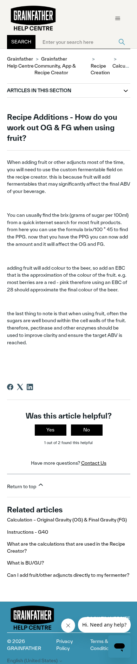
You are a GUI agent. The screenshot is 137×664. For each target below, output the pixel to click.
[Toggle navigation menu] (117, 18)
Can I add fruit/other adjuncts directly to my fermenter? (68, 575)
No (86, 430)
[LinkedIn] (30, 387)
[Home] (33, 18)
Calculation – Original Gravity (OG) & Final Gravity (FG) (67, 520)
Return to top (22, 486)
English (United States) (33, 660)
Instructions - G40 (27, 532)
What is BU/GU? (25, 563)
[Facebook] (10, 387)
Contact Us (93, 463)
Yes (50, 430)
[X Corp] (20, 387)
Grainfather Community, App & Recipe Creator (55, 65)
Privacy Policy (64, 644)
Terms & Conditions (102, 644)
